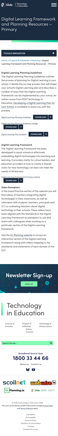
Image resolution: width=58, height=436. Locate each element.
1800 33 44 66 (31, 357)
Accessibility (31, 417)
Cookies (30, 426)
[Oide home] (14, 4)
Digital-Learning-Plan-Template (13, 134)
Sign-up (29, 284)
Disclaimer (30, 414)
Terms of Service (26, 408)
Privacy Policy (47, 405)
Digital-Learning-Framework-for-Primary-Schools (20, 177)
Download (40, 117)
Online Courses (29, 330)
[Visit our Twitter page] (28, 370)
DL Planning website (21, 235)
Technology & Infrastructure (45, 325)
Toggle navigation (14, 53)
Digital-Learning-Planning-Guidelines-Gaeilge (19, 123)
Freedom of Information (31, 423)
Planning (35, 60)
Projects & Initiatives (19, 60)
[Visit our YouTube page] (33, 370)
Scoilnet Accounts (30, 429)
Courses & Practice (9, 325)
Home (4, 60)
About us (24, 364)
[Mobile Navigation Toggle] (54, 5)
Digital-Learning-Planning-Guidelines (16, 117)
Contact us (36, 364)
